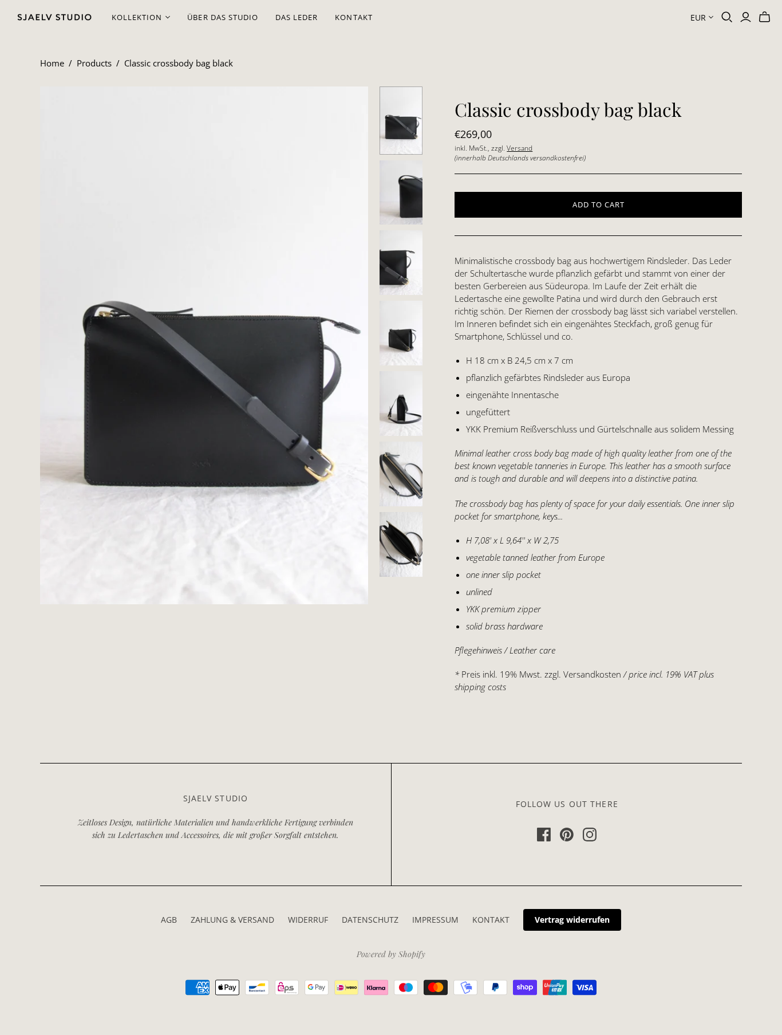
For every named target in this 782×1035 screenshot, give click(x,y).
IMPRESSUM (435, 919)
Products (94, 63)
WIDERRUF (308, 919)
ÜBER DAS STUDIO (222, 17)
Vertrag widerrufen (572, 919)
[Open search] (727, 17)
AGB (169, 919)
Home (52, 63)
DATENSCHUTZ (370, 919)
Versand (519, 148)
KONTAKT (353, 17)
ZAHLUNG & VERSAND (232, 919)
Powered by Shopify (391, 954)
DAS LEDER (296, 17)
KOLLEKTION (137, 17)
